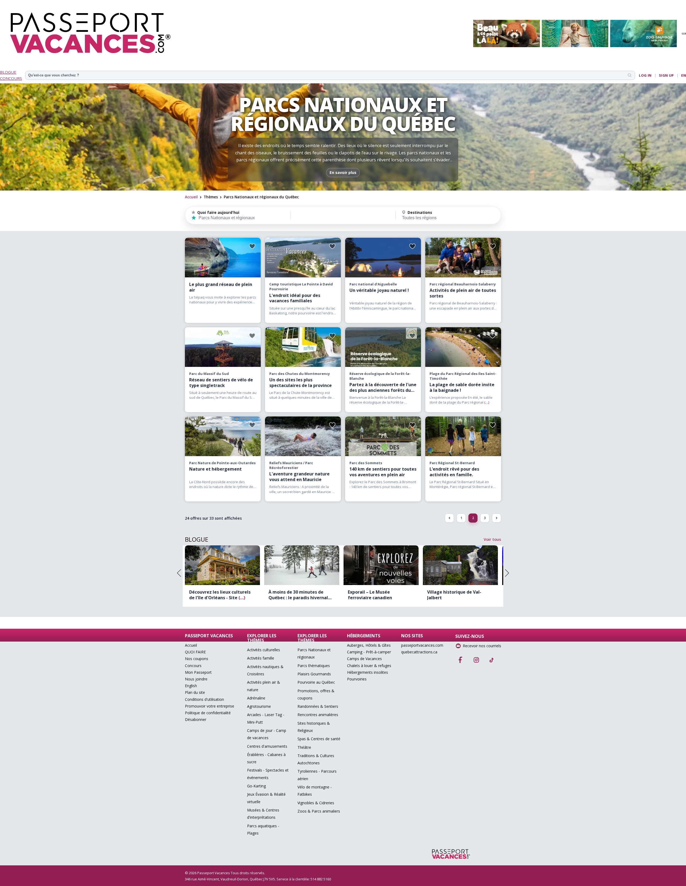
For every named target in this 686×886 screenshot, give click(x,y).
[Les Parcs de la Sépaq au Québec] (222, 257)
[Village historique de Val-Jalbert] (381, 565)
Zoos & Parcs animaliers (318, 811)
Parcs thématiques (313, 665)
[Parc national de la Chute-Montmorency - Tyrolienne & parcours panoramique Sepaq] (303, 347)
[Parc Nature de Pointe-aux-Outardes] (222, 436)
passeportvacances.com (422, 645)
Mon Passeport (198, 672)
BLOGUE (8, 72)
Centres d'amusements (267, 746)
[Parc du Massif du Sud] (222, 347)
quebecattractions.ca (419, 651)
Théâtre (304, 747)
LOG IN (645, 75)
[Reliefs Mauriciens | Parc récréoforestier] (303, 436)
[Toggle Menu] (684, 33)
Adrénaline (256, 698)
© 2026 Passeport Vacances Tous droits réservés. (225, 872)
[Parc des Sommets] (383, 436)
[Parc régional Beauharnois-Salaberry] (463, 257)
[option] (222, 576)
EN (683, 75)
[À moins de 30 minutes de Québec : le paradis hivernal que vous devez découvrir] (222, 565)
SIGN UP (666, 75)
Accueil (191, 196)
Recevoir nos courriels (482, 645)
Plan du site (195, 692)
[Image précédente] (179, 573)
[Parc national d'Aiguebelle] (383, 257)
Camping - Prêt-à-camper (369, 651)
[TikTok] (491, 658)
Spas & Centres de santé (318, 738)
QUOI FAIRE (195, 651)
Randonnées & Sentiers (317, 706)
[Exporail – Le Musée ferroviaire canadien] (302, 565)
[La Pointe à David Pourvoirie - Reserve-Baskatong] (303, 257)
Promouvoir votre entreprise (209, 706)
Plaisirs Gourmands (314, 673)
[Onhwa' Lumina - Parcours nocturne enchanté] (460, 565)
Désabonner (195, 719)
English (191, 685)
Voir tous (492, 539)
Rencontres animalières (317, 714)
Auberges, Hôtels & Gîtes (369, 645)
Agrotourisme (259, 706)
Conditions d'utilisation (204, 699)
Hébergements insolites (367, 672)
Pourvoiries (357, 679)
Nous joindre (196, 679)
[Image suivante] (507, 573)
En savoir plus (343, 172)
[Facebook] (460, 658)
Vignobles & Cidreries (315, 802)
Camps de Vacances (364, 658)
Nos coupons (196, 658)
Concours (193, 665)
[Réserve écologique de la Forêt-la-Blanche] (383, 347)
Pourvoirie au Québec (316, 682)
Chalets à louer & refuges (369, 665)
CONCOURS (11, 78)
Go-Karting (256, 785)
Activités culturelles (263, 649)
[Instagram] (476, 658)
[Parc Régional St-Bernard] (463, 436)
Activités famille (260, 658)
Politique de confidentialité (208, 712)
